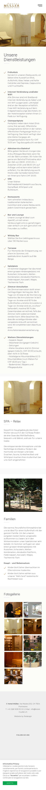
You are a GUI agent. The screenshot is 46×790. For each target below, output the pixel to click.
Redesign (28, 716)
